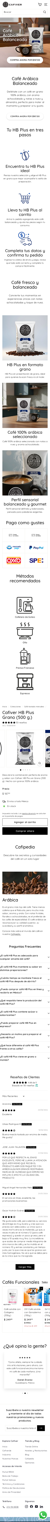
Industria (6, 1454)
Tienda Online (31, 1446)
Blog (27, 1454)
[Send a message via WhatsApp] (43, 1515)
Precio (5, 788)
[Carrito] (40, 4)
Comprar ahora (25, 830)
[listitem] (25, 957)
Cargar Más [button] (25, 1267)
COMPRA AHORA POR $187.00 (25, 60)
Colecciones (15, 706)
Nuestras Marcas (10, 1458)
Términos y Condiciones (13, 1484)
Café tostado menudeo (34, 706)
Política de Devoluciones (13, 1488)
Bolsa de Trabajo (10, 1476)
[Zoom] (39, 763)
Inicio (4, 706)
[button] (9, 722)
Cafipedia (16, 934)
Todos (45, 1282)
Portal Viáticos (9, 1480)
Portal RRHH (8, 1472)
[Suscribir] (41, 1428)
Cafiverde (6, 1450)
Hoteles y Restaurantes (36, 1450)
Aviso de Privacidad (11, 1492)
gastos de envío (29, 813)
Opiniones (29, 1462)
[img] (8, 1110)
